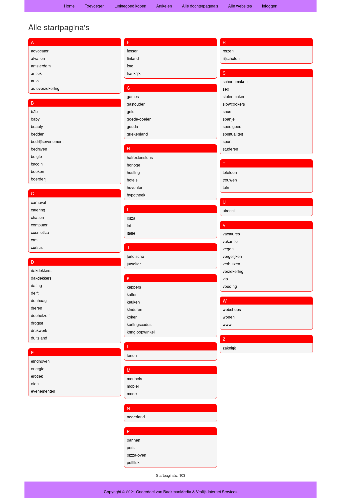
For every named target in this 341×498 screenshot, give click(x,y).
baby (35, 119)
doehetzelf (40, 315)
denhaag (39, 300)
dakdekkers (41, 270)
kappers (134, 287)
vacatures (231, 234)
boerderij (38, 179)
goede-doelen (139, 119)
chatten (37, 217)
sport (227, 141)
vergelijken (232, 256)
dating (36, 285)
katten (132, 294)
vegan (228, 249)
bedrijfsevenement (47, 141)
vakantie (230, 241)
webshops (232, 309)
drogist (37, 323)
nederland (136, 417)
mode (132, 393)
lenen (132, 355)
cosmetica (40, 232)
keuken (133, 302)
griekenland (137, 134)
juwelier (134, 264)
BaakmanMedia (177, 491)
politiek (133, 462)
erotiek (37, 376)
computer (39, 225)
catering (38, 210)
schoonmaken (235, 81)
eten (35, 383)
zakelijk (229, 348)
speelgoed (232, 126)
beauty (37, 126)
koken (132, 317)
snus (227, 111)
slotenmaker (233, 96)
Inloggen (269, 6)
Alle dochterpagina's (200, 6)
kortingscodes (139, 324)
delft (34, 293)
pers (131, 447)
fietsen (133, 51)
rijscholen (231, 58)
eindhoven (40, 361)
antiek (36, 73)
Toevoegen (95, 6)
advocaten (40, 51)
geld (131, 111)
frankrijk (134, 73)
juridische (135, 256)
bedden (37, 134)
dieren (36, 308)
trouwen (230, 180)
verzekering (233, 271)
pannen (133, 440)
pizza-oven (136, 455)
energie (37, 368)
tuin (226, 187)
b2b (34, 111)
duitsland (39, 338)
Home (69, 6)
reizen (228, 51)
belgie (36, 156)
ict (129, 225)
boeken (37, 171)
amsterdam (41, 66)
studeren (230, 149)
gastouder (136, 104)
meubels (134, 378)
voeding (230, 286)
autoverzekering (45, 88)
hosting (133, 172)
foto (130, 66)
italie (131, 233)
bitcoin (37, 164)
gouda (132, 126)
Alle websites (240, 6)
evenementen (43, 391)
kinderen (134, 309)
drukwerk (39, 330)
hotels (132, 180)
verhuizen (231, 264)
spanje (229, 119)
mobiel (133, 386)
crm (34, 240)
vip (225, 279)
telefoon (230, 172)
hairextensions (140, 157)
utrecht (229, 210)
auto (35, 81)
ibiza (131, 218)
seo (226, 89)
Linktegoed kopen (130, 6)
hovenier (134, 187)
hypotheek (136, 195)
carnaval (38, 202)
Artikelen (164, 6)
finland (133, 58)
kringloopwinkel (141, 332)
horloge (133, 165)
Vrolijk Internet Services (216, 491)
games (133, 96)
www (227, 324)
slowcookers (234, 104)
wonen (229, 317)
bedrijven (39, 149)
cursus (37, 247)
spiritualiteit (233, 134)
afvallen (38, 58)
